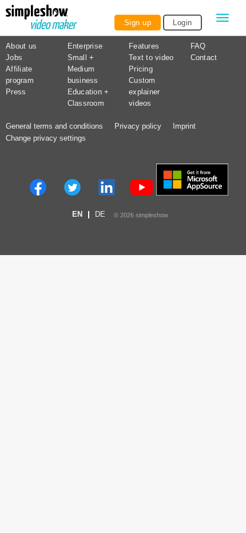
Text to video (151, 58)
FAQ (198, 46)
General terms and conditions (54, 126)
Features (144, 46)
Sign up (138, 22)
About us (21, 46)
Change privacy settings (46, 138)
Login (182, 22)
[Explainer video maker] (41, 18)
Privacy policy (137, 126)
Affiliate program (20, 75)
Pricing (141, 69)
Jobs (14, 58)
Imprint (184, 126)
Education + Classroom (88, 98)
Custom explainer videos (144, 92)
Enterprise (85, 46)
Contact (204, 58)
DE (100, 214)
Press (16, 92)
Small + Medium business (83, 69)
